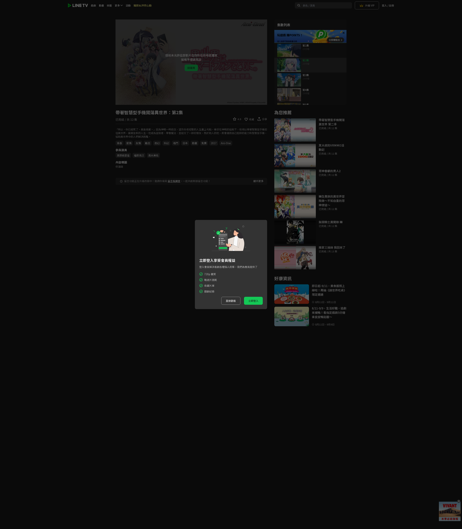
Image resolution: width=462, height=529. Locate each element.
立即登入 (253, 301)
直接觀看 (231, 301)
